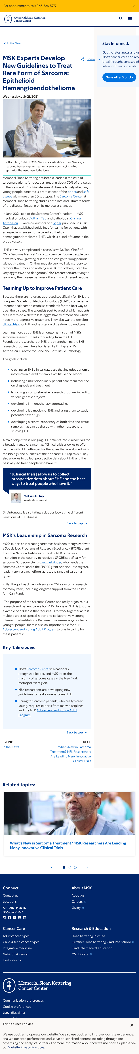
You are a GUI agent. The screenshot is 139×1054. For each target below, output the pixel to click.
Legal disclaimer (14, 1012)
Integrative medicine (17, 948)
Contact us (10, 895)
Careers (77, 901)
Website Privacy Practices (26, 1047)
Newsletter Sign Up (119, 77)
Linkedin (24, 917)
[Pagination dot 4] (69, 867)
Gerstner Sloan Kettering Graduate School (101, 942)
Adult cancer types (16, 936)
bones (72, 192)
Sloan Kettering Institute (88, 936)
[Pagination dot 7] (75, 867)
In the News (14, 43)
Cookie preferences (17, 1006)
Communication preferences (23, 1000)
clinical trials (11, 324)
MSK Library (80, 954)
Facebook (9, 917)
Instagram (4, 917)
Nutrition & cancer (16, 954)
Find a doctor (12, 960)
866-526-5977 (46, 6)
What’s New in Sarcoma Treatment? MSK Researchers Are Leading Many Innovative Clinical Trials (70, 754)
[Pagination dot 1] (64, 867)
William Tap (38, 218)
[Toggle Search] (121, 19)
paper (57, 223)
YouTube (19, 917)
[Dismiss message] (133, 6)
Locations (9, 901)
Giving (76, 908)
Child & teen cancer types (21, 942)
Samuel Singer (51, 562)
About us (78, 895)
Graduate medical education (92, 948)
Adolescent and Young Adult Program (29, 629)
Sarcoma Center (71, 196)
